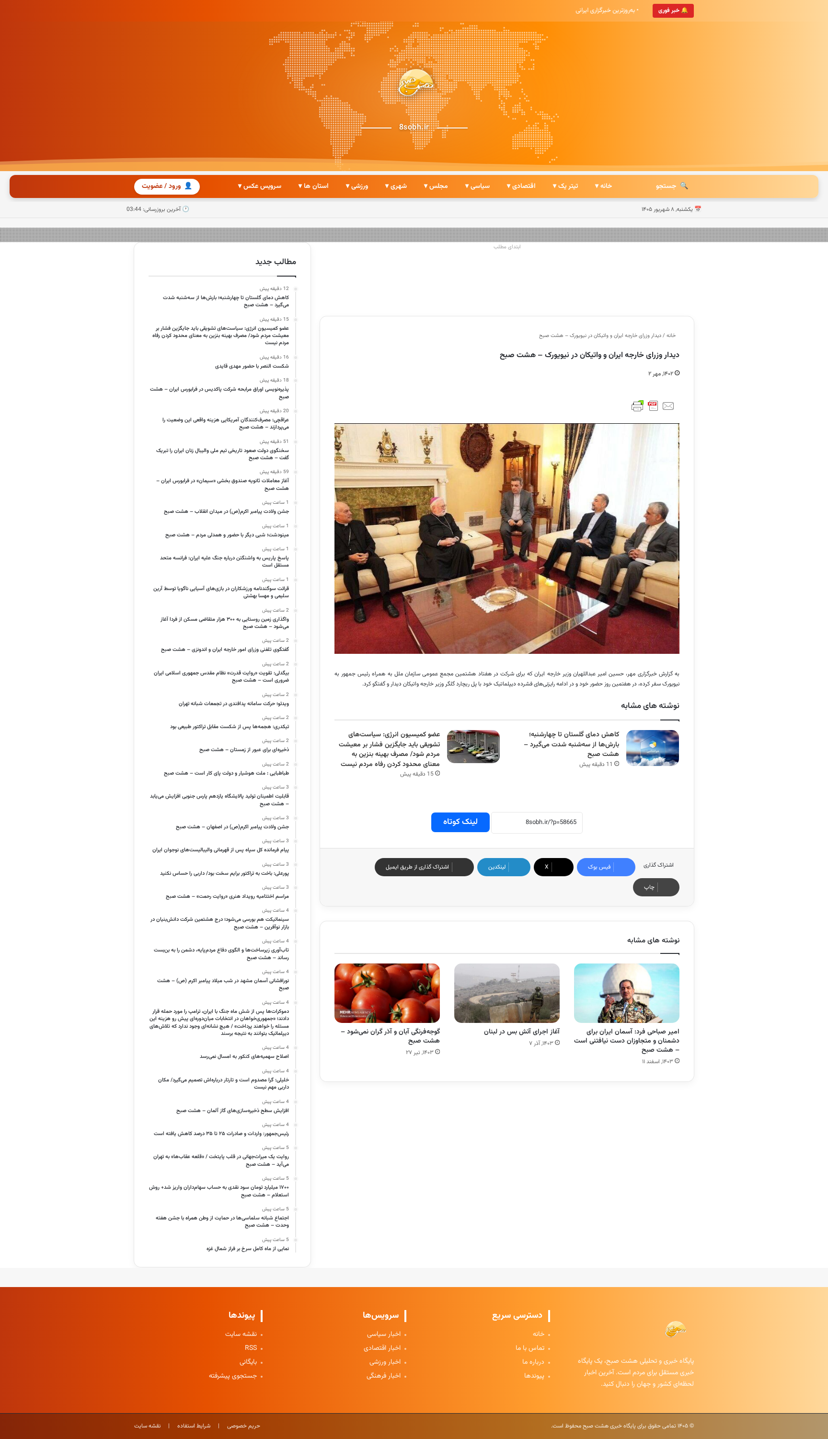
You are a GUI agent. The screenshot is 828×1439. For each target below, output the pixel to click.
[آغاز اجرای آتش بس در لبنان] (507, 993)
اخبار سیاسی (384, 1335)
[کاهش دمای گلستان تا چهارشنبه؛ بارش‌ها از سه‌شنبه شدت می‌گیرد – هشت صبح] (652, 748)
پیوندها (534, 1376)
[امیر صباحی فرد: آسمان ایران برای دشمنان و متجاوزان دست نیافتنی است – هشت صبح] (626, 993)
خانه (672, 336)
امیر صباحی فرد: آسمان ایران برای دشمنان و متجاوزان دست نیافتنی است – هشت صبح (626, 1041)
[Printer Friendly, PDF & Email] (653, 406)
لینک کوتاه (460, 822)
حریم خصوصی (243, 1426)
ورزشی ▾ (357, 186)
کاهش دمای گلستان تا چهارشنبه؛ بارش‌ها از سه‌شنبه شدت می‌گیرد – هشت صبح (571, 745)
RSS (251, 1349)
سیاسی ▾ (477, 186)
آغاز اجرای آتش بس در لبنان (522, 1032)
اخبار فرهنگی (384, 1376)
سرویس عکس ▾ (259, 186)
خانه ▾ (603, 186)
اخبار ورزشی (385, 1363)
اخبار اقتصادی (382, 1349)
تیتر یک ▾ (565, 186)
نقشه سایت (241, 1335)
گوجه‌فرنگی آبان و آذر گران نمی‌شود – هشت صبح (390, 1036)
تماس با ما (530, 1349)
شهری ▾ (396, 186)
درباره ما (533, 1363)
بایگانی (248, 1363)
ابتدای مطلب (507, 247)
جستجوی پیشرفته (233, 1376)
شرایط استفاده (193, 1426)
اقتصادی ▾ (521, 186)
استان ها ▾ (314, 186)
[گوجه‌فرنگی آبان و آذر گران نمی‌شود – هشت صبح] (387, 993)
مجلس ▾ (436, 186)
